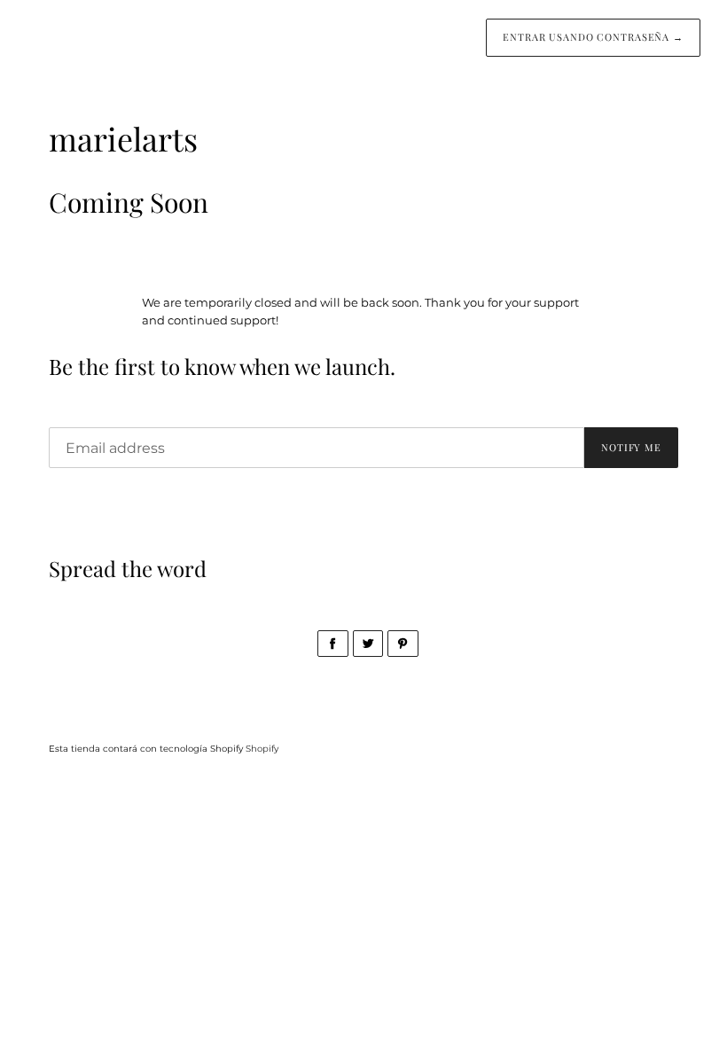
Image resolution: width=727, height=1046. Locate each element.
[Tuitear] (368, 643)
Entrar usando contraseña (593, 36)
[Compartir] (332, 643)
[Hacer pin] (402, 643)
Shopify (262, 748)
